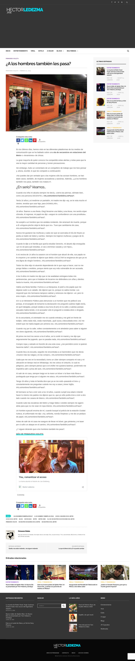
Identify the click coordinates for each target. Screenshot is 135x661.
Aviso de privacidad (53, 653)
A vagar (50, 51)
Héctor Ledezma (110, 79)
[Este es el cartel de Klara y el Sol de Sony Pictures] (101, 102)
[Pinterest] (34, 140)
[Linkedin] (30, 140)
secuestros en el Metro (49, 521)
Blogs (59, 51)
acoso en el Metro (11, 519)
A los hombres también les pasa (44, 516)
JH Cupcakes (105, 625)
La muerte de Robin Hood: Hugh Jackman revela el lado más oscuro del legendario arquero (115, 72)
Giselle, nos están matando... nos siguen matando (23, 548)
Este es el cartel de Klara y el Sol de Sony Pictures (116, 101)
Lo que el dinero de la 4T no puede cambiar (71, 548)
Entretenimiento (21, 51)
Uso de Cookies (83, 653)
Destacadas (28, 519)
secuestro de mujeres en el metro (29, 521)
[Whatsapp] (26, 140)
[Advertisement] (67, 32)
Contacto (65, 653)
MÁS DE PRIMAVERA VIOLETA (29, 434)
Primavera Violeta (12, 58)
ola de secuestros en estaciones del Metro (60, 519)
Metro (35, 519)
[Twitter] (22, 140)
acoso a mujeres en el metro (64, 516)
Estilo (41, 51)
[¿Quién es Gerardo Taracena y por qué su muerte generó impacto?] (115, 572)
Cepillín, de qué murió (86, 615)
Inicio (8, 51)
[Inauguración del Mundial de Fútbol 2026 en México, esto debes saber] (101, 131)
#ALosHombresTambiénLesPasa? (23, 516)
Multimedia (71, 51)
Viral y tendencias (114, 111)
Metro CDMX (42, 519)
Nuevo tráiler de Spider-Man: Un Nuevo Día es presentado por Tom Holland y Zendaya (116, 88)
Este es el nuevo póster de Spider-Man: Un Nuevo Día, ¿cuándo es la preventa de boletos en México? (115, 116)
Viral (33, 51)
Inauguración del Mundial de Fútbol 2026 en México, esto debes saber (115, 131)
